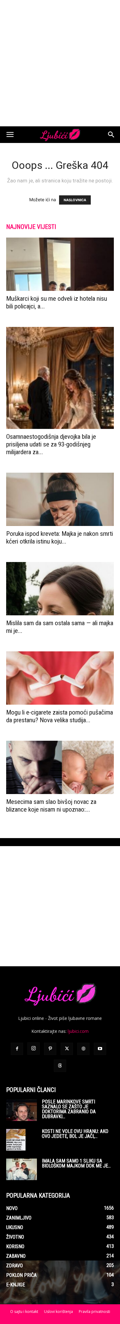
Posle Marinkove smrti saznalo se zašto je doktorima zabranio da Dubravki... (69, 1109)
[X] (67, 1049)
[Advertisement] (60, 63)
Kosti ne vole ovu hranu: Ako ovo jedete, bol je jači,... (75, 1133)
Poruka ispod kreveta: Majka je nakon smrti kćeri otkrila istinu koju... (59, 537)
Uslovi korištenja (58, 1311)
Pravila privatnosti (94, 1311)
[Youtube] (100, 1049)
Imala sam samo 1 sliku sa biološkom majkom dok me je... (76, 1163)
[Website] (83, 1049)
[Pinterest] (50, 1049)
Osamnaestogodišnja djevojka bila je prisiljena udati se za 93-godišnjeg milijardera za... (51, 444)
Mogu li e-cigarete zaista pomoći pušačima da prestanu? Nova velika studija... (59, 716)
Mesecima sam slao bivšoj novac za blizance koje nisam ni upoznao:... (51, 805)
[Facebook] (17, 1049)
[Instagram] (33, 1048)
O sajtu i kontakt (24, 1311)
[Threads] (60, 1066)
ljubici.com (78, 1031)
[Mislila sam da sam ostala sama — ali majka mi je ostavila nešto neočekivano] (60, 588)
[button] (10, 134)
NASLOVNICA (75, 200)
